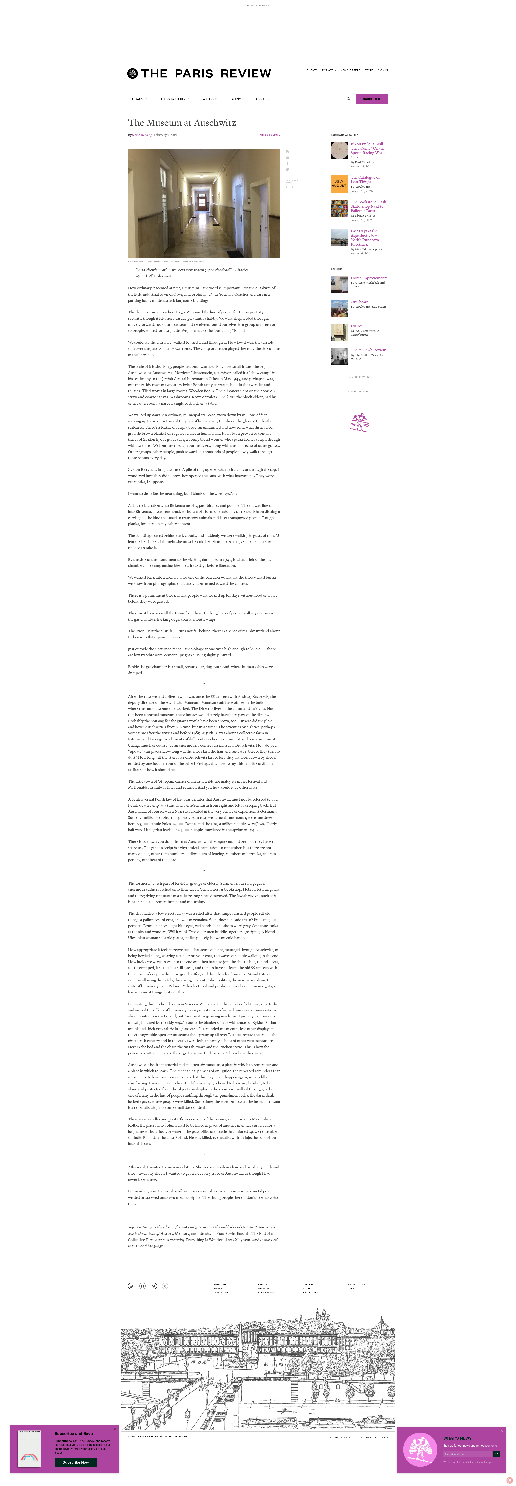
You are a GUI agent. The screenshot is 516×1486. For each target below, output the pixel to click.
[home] (199, 74)
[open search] (348, 99)
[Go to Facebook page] (142, 1286)
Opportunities (356, 1284)
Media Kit (263, 1288)
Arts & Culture (270, 134)
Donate (328, 70)
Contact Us (221, 1292)
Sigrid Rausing (142, 134)
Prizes (307, 1288)
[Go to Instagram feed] (131, 1286)
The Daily (136, 99)
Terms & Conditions (374, 1437)
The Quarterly (173, 99)
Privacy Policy (340, 1437)
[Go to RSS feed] (165, 1286)
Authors (210, 99)
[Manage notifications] (506, 1477)
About (261, 99)
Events (312, 70)
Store (369, 70)
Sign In (383, 70)
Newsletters (351, 70)
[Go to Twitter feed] (154, 1286)
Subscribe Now (76, 1462)
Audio (236, 99)
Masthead (309, 1284)
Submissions (266, 1292)
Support (219, 1288)
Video (350, 1288)
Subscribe (372, 99)
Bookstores (310, 1292)
